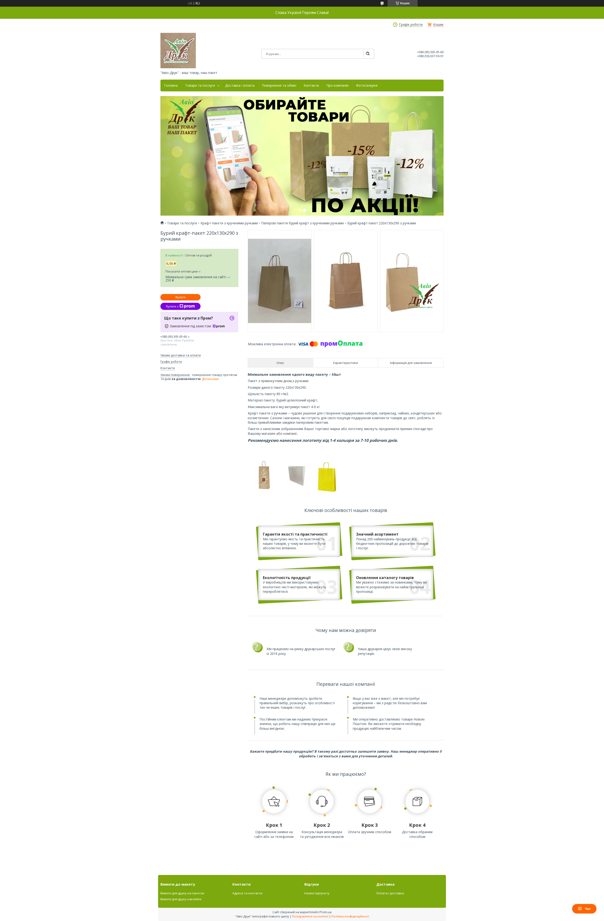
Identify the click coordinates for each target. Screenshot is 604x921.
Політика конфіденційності (350, 916)
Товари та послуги (200, 85)
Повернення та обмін (279, 85)
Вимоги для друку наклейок (181, 899)
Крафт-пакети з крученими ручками (229, 223)
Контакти (311, 85)
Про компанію (337, 85)
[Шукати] (367, 54)
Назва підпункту (316, 893)
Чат (588, 909)
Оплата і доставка (390, 893)
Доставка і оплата (240, 85)
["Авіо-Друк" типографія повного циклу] (178, 50)
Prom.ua (325, 912)
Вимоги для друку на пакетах (182, 893)
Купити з (172, 306)
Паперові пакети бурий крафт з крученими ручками (302, 223)
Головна (171, 85)
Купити (180, 297)
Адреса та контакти (247, 893)
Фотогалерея (367, 85)
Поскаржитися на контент (310, 916)
